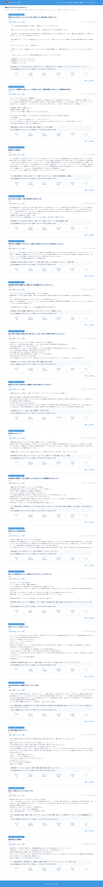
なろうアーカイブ (85, 2)
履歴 (77, 2)
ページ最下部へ (91, 80)
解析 (23, 22)
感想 (14, 22)
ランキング (60, 2)
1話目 (10, 22)
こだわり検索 (69, 2)
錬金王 (10, 19)
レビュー (18, 22)
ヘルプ (95, 2)
